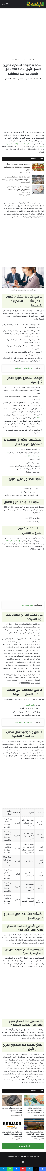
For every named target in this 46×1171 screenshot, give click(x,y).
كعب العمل (30, 705)
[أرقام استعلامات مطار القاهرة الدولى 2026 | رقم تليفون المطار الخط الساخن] (34, 1124)
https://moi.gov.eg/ (12, 541)
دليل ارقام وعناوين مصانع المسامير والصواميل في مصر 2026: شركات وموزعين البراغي (18, 189)
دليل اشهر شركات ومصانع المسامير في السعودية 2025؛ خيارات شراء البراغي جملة (16, 178)
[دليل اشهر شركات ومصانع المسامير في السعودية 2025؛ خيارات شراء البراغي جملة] (38, 179)
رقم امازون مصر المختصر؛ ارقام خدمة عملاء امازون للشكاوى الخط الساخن (12, 1134)
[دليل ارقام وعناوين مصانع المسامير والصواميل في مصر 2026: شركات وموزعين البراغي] (38, 189)
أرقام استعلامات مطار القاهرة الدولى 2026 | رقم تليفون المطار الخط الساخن (34, 1134)
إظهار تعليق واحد (23, 1146)
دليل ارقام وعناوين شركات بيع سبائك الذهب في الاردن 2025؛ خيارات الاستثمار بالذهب (17, 167)
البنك (38, 418)
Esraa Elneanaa (34, 79)
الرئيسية (30, 59)
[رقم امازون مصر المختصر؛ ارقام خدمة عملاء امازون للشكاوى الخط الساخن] (12, 1124)
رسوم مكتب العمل (27, 605)
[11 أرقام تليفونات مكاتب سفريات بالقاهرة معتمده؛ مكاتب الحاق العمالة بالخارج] (34, 1100)
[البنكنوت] (35, 4)
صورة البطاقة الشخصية (32, 456)
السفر (7, 452)
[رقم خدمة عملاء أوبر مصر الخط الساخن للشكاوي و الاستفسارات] (12, 1100)
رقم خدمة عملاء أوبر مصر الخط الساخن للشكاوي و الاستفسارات (12, 1110)
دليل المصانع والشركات (19, 59)
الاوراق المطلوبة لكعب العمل (24, 368)
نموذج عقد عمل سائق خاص (24, 722)
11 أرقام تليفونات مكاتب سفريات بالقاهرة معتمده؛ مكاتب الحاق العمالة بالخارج (35, 1110)
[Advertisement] (23, 32)
